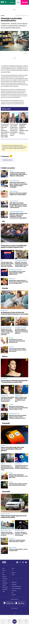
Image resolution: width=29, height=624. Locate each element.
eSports (4, 585)
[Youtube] (26, 562)
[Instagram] (23, 562)
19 (6, 191)
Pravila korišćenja (16, 586)
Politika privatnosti (16, 588)
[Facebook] (17, 562)
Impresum (14, 584)
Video (13, 568)
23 (6, 547)
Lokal (3, 591)
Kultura (4, 581)
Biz (3, 572)
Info (3, 568)
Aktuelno (11, 337)
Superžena (4, 583)
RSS (12, 592)
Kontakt (14, 594)
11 (6, 171)
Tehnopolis (5, 587)
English (13, 572)
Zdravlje (4, 576)
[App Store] (20, 603)
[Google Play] (8, 603)
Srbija (3, 15)
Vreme (13, 574)
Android (3, 463)
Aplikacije (14, 590)
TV (12, 570)
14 (26, 386)
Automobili (5, 589)
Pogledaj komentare (7, 160)
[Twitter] (20, 562)
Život (3, 574)
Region (11, 170)
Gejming (11, 473)
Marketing (14, 582)
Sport (3, 570)
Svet (2, 243)
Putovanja (4, 578)
